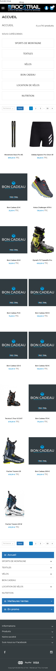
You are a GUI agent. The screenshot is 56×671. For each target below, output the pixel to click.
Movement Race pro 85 (13, 155)
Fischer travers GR (13, 471)
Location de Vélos (12, 587)
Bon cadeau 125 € (14, 366)
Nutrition (7, 593)
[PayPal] (28, 663)
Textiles (6, 568)
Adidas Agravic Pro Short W (42, 155)
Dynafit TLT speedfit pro (42, 260)
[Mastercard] (20, 663)
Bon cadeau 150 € (42, 366)
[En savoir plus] (13, 161)
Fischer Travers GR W (13, 524)
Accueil (12, 555)
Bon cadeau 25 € (13, 207)
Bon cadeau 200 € (42, 471)
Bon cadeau (9, 580)
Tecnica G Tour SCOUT (13, 418)
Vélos (5, 574)
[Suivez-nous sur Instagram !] (15, 1)
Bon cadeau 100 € (42, 313)
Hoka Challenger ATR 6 (42, 207)
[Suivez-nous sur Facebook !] (12, 1)
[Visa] (36, 663)
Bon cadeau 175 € (42, 418)
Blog (21, 2)
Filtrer (20, 108)
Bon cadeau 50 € (14, 260)
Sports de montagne (14, 561)
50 (47, 108)
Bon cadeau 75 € (13, 313)
